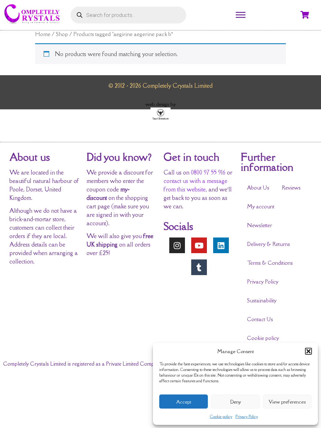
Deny (235, 402)
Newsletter (259, 225)
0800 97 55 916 (208, 172)
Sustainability (261, 300)
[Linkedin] (221, 245)
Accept (183, 402)
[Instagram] (177, 245)
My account (260, 206)
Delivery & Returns (268, 244)
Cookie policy (221, 416)
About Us (258, 187)
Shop (62, 34)
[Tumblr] (199, 267)
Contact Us (260, 319)
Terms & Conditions (270, 262)
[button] (308, 351)
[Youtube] (199, 245)
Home (42, 34)
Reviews (291, 187)
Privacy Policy (246, 416)
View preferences (287, 402)
